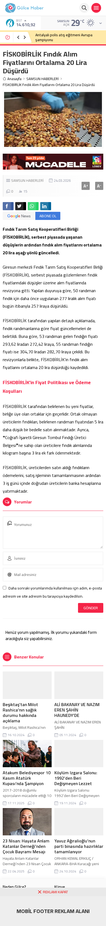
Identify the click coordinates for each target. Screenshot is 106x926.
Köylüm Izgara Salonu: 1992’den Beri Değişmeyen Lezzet (75, 778)
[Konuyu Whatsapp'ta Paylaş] (33, 206)
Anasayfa (14, 79)
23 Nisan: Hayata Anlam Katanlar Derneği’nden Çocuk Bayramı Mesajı (26, 846)
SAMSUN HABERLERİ (42, 79)
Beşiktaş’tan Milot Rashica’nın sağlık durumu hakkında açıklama (20, 712)
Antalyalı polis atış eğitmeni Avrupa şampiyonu (63, 37)
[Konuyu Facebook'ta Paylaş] (8, 206)
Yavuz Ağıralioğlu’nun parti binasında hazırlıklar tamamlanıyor (78, 846)
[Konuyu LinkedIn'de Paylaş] (45, 206)
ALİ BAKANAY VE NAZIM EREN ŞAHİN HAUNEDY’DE (76, 709)
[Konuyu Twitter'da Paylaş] (20, 206)
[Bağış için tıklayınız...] (53, 166)
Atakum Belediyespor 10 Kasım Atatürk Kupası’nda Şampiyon (27, 778)
